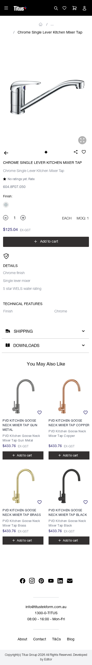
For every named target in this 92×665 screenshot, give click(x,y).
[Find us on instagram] (32, 581)
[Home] (20, 8)
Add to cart (46, 241)
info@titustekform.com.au (46, 607)
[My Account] (84, 8)
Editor (48, 659)
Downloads (26, 346)
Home (41, 24)
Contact (39, 639)
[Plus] (23, 218)
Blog (70, 639)
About (22, 639)
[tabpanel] (46, 93)
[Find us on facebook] (22, 581)
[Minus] (6, 218)
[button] (64, 8)
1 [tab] (45, 152)
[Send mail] (69, 581)
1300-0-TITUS (46, 613)
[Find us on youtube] (51, 581)
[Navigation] (6, 8)
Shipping (23, 332)
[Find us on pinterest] (41, 581)
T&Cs (56, 639)
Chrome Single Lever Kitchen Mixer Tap (50, 33)
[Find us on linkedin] (60, 581)
